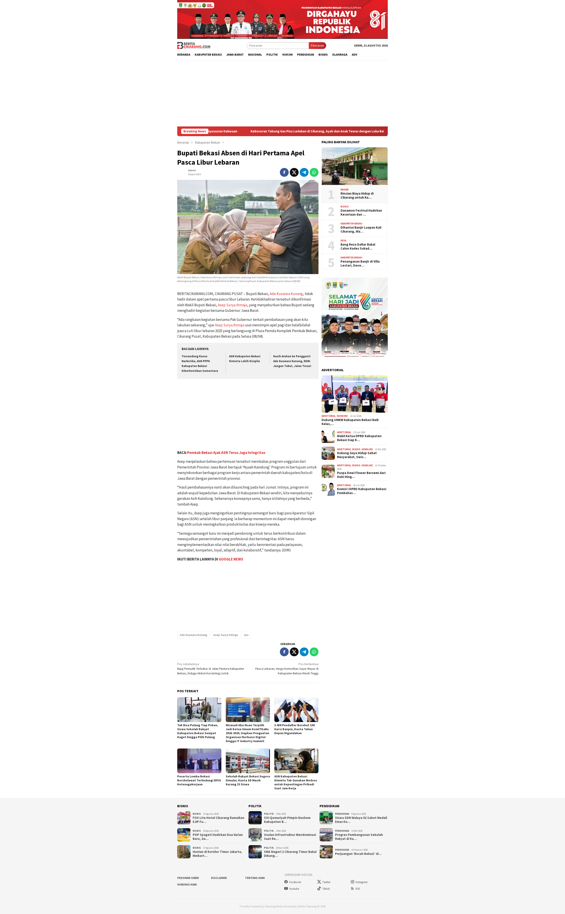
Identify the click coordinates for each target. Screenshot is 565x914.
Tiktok (326, 889)
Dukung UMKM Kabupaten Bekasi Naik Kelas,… (350, 422)
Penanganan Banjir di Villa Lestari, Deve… (360, 263)
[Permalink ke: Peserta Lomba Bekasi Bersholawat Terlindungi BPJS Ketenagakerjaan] (199, 761)
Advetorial (329, 416)
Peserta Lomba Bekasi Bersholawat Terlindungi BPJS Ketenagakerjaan (199, 780)
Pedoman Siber (188, 878)
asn (246, 635)
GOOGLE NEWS (231, 559)
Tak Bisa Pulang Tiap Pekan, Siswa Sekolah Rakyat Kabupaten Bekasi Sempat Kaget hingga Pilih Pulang (197, 731)
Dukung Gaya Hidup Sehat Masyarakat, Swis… (357, 455)
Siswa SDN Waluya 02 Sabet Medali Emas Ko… (361, 820)
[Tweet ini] (294, 172)
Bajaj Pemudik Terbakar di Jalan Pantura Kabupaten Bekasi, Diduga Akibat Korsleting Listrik (210, 668)
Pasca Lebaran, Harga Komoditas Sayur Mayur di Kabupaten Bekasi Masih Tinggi (286, 668)
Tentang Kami (255, 878)
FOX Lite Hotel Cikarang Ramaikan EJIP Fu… (218, 820)
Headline (367, 449)
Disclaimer (219, 878)
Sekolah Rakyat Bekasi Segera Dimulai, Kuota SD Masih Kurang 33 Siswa (248, 780)
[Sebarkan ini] (284, 172)
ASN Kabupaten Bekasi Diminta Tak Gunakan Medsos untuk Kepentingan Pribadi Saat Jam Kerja (295, 782)
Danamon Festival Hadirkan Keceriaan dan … (361, 212)
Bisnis (345, 206)
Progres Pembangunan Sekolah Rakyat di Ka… (359, 837)
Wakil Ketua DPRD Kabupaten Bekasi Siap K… (359, 438)
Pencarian (317, 45)
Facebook (295, 882)
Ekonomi (342, 416)
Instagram (362, 882)
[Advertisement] (282, 93)
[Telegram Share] (304, 172)
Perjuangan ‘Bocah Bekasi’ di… (358, 854)
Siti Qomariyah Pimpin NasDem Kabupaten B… (287, 820)
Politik (269, 813)
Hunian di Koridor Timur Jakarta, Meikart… (217, 854)
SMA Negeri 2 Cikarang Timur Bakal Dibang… (290, 854)
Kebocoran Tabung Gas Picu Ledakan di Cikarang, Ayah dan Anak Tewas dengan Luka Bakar (268, 131)
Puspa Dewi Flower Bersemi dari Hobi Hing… (361, 475)
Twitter (326, 882)
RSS (358, 889)
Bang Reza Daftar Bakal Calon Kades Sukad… (358, 246)
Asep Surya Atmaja (232, 305)
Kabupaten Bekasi (351, 223)
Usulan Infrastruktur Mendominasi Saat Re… (290, 837)
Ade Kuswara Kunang (286, 293)
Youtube (294, 889)
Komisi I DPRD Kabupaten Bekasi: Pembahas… (362, 491)
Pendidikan (342, 813)
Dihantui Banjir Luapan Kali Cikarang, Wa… (361, 229)
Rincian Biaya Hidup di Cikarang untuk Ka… (357, 195)
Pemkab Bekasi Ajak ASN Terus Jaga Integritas (226, 452)
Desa (343, 240)
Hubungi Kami (187, 884)
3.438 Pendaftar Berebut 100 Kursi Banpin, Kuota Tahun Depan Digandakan (294, 729)
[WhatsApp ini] (314, 172)
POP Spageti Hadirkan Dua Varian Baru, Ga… (218, 837)
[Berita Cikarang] (193, 45)
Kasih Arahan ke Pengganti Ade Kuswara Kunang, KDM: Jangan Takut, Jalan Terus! (292, 361)
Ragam (344, 189)
